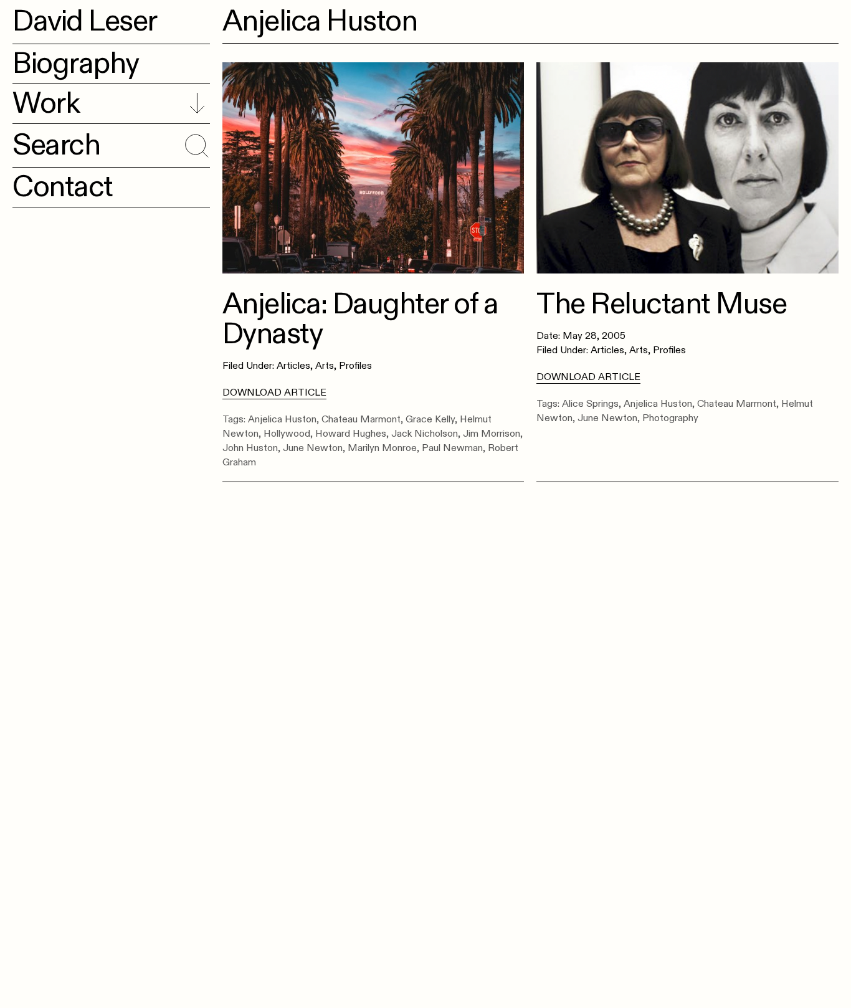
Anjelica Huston (282, 419)
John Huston (250, 448)
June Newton (313, 448)
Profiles (355, 365)
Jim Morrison (491, 433)
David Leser (84, 21)
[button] (194, 143)
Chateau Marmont (361, 419)
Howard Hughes (350, 433)
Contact (62, 187)
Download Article (274, 392)
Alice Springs (590, 403)
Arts (324, 365)
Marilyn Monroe (382, 448)
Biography (75, 63)
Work (45, 103)
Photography (670, 418)
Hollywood (287, 433)
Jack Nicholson (424, 433)
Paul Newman (452, 448)
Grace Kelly (430, 419)
